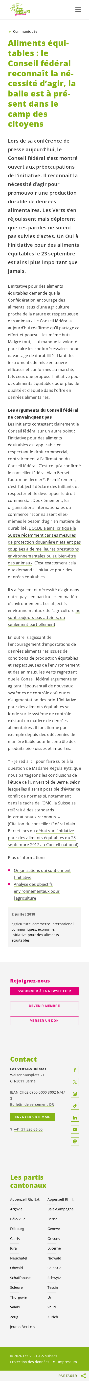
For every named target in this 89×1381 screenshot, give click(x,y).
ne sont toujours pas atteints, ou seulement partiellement (44, 617)
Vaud (51, 1307)
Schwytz (54, 1277)
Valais (15, 1307)
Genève (53, 1228)
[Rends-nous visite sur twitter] (75, 1082)
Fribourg (17, 1228)
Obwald (16, 1267)
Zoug (14, 1317)
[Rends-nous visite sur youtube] (75, 1130)
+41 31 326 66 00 (28, 1129)
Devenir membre (44, 1006)
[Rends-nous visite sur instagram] (75, 1094)
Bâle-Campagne (60, 1209)
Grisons (53, 1238)
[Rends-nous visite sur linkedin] (75, 1118)
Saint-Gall (55, 1267)
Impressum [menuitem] (67, 1361)
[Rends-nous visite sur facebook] (75, 1070)
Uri (49, 1297)
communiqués (24, 929)
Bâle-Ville (17, 1219)
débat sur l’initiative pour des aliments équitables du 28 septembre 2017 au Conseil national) (43, 837)
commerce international (53, 923)
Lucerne (54, 1248)
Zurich (52, 1317)
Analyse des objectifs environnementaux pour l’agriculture (37, 891)
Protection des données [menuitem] (29, 1361)
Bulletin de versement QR (32, 1104)
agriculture (21, 923)
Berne (52, 1219)
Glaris (15, 1238)
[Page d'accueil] (19, 10)
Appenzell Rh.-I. (60, 1199)
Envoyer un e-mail (32, 1117)
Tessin (52, 1287)
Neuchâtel (18, 1258)
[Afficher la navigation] (78, 10)
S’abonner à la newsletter (44, 991)
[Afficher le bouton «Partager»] (84, 1376)
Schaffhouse (20, 1277)
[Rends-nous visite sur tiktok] (75, 1106)
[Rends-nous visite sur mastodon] (75, 1141)
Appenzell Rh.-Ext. (25, 1199)
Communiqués (25, 31)
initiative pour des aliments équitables (35, 937)
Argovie (16, 1209)
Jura (13, 1248)
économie (46, 929)
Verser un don (44, 1020)
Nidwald (54, 1258)
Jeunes (22, 1326)
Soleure (16, 1287)
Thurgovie (18, 1297)
